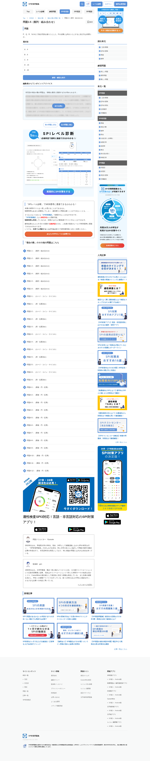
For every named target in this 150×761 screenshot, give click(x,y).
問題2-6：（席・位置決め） (35, 380)
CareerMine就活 (86, 680)
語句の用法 (104, 105)
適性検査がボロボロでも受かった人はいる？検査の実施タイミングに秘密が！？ (112, 278)
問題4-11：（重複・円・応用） (37, 463)
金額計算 (104, 142)
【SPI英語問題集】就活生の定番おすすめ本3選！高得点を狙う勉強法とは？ (106, 618)
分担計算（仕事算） (107, 138)
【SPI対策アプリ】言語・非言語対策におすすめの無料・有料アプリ (112, 323)
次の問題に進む (66, 125)
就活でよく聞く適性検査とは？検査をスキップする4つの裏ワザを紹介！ (112, 301)
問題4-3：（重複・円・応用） (36, 402)
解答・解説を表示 (58, 77)
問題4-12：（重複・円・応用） (37, 471)
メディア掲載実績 (56, 706)
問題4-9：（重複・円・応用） (36, 448)
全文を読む (59, 106)
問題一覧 (25, 691)
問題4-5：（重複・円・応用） (36, 418)
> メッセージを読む (85, 585)
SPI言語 (77, 11)
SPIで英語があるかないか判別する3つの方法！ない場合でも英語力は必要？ (38, 618)
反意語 (103, 171)
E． (26, 70)
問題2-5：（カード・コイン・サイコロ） (40, 364)
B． (26, 55)
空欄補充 (104, 113)
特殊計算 (104, 157)
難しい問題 (104, 79)
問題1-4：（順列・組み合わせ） (37, 273)
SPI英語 (89, 11)
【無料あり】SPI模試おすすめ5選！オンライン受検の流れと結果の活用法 (72, 643)
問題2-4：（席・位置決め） (35, 342)
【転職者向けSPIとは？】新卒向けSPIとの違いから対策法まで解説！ (112, 392)
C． (26, 60)
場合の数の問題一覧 (54, 18)
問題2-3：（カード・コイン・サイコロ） (40, 334)
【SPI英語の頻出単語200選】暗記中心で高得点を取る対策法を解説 (106, 643)
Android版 (118, 679)
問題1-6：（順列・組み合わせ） (37, 289)
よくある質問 (55, 701)
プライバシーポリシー (58, 688)
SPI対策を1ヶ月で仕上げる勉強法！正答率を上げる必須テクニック (38, 643)
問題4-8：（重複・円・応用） (36, 440)
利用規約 (54, 693)
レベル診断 (97, 4)
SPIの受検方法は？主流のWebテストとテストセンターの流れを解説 (72, 618)
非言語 (31, 18)
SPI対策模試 (27, 700)
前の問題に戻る (50, 125)
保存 (91, 22)
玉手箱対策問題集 (86, 697)
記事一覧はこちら (121, 442)
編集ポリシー (55, 680)
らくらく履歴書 (86, 688)
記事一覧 (25, 695)
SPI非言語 (65, 11)
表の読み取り (105, 153)
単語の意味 (104, 175)
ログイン (108, 4)
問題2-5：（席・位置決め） (35, 357)
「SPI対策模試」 (47, 215)
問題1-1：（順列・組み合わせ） (37, 251)
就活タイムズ (85, 675)
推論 (102, 55)
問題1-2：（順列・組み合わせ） (37, 258)
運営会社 (54, 675)
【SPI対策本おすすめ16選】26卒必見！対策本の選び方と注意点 (112, 369)
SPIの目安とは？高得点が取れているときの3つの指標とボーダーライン (112, 346)
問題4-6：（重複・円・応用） (36, 425)
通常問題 (104, 75)
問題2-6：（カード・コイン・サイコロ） (40, 372)
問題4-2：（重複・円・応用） (36, 395)
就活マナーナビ (86, 693)
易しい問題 (104, 71)
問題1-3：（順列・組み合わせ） (37, 266)
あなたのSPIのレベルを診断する (59, 234)
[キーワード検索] (82, 4)
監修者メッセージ (56, 684)
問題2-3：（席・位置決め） (35, 327)
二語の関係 (104, 47)
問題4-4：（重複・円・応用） (36, 410)
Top (28, 11)
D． (26, 65)
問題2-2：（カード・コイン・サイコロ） (40, 311)
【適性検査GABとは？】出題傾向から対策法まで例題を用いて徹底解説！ (112, 414)
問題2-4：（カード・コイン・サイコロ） (40, 349)
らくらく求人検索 (86, 684)
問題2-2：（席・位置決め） (35, 319)
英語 (25, 687)
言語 (25, 679)
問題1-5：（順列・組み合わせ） (37, 281)
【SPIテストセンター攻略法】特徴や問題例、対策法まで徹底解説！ (112, 437)
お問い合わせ (55, 697)
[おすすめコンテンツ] (87, 4)
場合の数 (40, 18)
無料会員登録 (121, 4)
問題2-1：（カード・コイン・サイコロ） (40, 296)
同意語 (103, 167)
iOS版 (111, 679)
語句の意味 (104, 51)
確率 (102, 58)
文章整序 (104, 109)
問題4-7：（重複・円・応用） (36, 433)
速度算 (103, 146)
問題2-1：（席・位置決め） (35, 304)
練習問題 (52, 11)
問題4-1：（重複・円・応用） (36, 387)
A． (26, 49)
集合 (102, 150)
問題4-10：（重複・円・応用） (37, 455)
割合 (102, 134)
